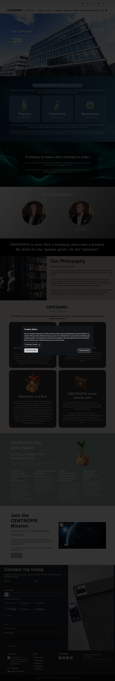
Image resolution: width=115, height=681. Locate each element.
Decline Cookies (31, 350)
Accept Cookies (84, 350)
